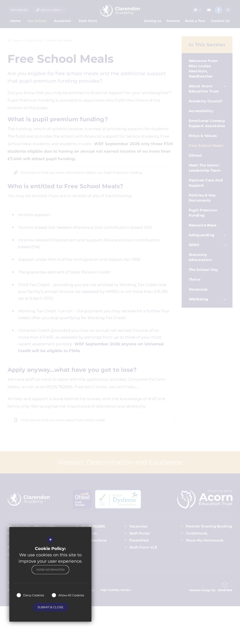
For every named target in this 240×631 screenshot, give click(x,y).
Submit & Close (51, 607)
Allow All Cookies (71, 595)
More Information (50, 569)
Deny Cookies (33, 595)
